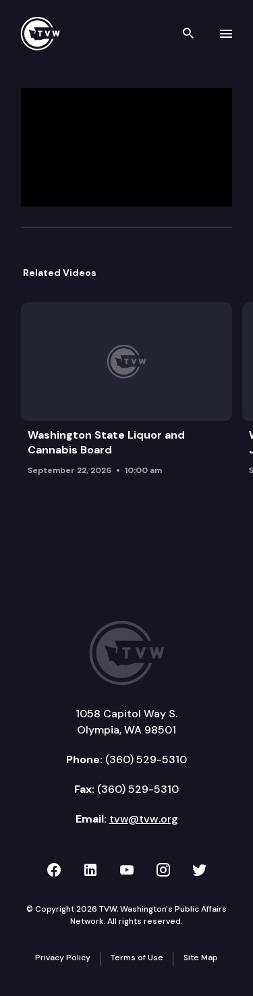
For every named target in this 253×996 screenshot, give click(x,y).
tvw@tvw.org (143, 819)
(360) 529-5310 (146, 759)
